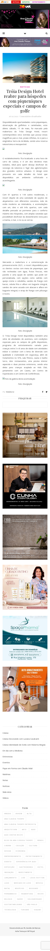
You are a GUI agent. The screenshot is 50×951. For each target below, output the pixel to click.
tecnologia (10, 910)
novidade (33, 888)
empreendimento (12, 856)
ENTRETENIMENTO (38, 2)
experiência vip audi (26, 862)
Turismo (25, 910)
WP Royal (31, 931)
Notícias (25, 87)
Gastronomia (26, 867)
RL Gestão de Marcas (32, 928)
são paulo (32, 904)
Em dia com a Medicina (12, 750)
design (7, 851)
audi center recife (13, 835)
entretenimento (34, 856)
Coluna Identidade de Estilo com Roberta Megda (24, 744)
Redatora (10, 392)
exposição (9, 867)
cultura (33, 846)
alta (29, 814)
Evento (8, 862)
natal (7, 888)
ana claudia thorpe (14, 819)
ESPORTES (26, 2)
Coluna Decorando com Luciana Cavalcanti (21, 739)
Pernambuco (10, 894)
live (23, 878)
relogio (8, 899)
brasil (41, 840)
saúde (20, 899)
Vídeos (6, 798)
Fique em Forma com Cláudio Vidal (17, 768)
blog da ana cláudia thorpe (18, 840)
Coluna (5, 733)
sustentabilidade (13, 904)
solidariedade (35, 899)
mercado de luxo (22, 883)
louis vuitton (37, 878)
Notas (5, 780)
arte (24, 829)
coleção (20, 846)
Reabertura (27, 894)
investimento (25, 872)
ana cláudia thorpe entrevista (20, 824)
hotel (41, 867)
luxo (6, 883)
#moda (7, 814)
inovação (9, 872)
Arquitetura (10, 829)
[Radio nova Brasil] (25, 46)
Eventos (6, 762)
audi (33, 829)
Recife (41, 894)
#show (19, 814)
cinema (7, 846)
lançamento (10, 878)
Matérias (6, 774)
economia (20, 851)
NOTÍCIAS (16, 2)
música (39, 883)
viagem (37, 910)
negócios (19, 888)
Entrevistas (8, 756)
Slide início (7, 792)
